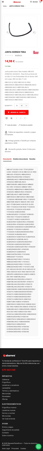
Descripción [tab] (7, 159)
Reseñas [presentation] (32, 159)
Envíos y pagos (7, 427)
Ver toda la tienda (8, 419)
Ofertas (5, 399)
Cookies (23, 448)
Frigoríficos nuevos (9, 407)
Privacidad (15, 448)
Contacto (5, 433)
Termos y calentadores (10, 391)
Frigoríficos (6, 382)
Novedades (6, 396)
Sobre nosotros (8, 435)
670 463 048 (8, 370)
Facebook (16, 118)
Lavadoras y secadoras (10, 385)
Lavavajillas (6, 388)
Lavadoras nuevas (8, 410)
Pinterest (25, 118)
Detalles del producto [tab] (20, 159)
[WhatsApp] (38, 446)
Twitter (20, 118)
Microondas (6, 394)
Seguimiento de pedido (10, 430)
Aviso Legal (6, 448)
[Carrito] (40, 2)
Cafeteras (5, 380)
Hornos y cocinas (8, 413)
